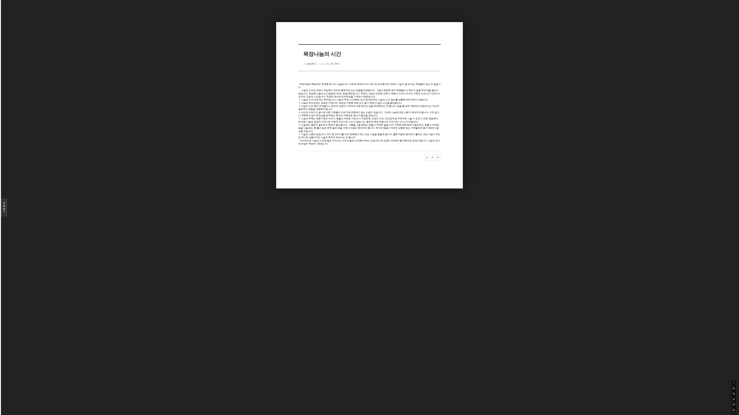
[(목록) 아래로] (733, 404)
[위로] (733, 399)
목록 (4, 207)
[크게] (733, 388)
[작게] (733, 393)
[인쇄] (733, 410)
